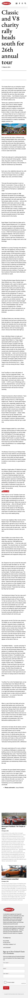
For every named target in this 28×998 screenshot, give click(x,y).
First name (6, 962)
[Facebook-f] (19, 3)
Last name (6, 973)
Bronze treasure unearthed (10, 879)
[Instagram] (22, 3)
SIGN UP (6, 987)
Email (4, 968)
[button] (16, 3)
